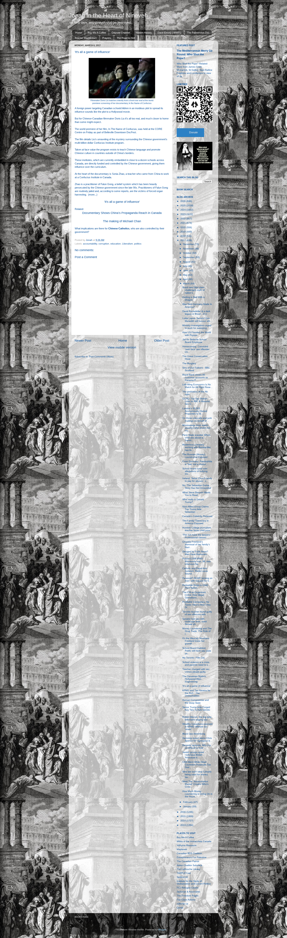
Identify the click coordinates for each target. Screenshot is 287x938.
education (115, 243)
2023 (183, 214)
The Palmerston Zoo (198, 32)
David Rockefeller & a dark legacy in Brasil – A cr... (196, 312)
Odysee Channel (121, 32)
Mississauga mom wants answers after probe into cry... (196, 428)
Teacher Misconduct (85, 38)
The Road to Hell (126, 38)
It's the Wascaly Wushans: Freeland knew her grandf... (196, 641)
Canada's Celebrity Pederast (197, 516)
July (185, 266)
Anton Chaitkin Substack (189, 865)
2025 (183, 205)
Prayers (106, 38)
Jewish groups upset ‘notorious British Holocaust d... (193, 755)
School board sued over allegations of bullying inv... (194, 471)
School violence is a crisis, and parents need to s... (196, 663)
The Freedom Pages (187, 895)
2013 (183, 825)
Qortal (180, 907)
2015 (183, 816)
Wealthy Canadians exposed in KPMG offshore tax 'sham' (197, 727)
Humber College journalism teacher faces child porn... (197, 529)
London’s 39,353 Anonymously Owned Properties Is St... (194, 411)
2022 (183, 218)
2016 (183, 812)
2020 (183, 227)
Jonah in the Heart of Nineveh (108, 15)
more (92, 194)
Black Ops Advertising (193, 734)
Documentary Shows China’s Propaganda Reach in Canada (122, 213)
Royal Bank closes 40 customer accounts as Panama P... (195, 377)
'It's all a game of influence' (122, 201)
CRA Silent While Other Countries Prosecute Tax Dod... (196, 765)
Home (78, 32)
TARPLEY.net (184, 873)
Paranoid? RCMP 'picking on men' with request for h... (197, 579)
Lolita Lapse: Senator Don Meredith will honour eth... (197, 319)
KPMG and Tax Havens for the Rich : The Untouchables (196, 693)
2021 (183, 223)
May (185, 275)
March (186, 283)
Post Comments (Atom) (101, 356)
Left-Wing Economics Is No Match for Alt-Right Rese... (197, 385)
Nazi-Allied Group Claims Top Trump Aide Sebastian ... (195, 509)
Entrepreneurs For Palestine (191, 857)
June (186, 270)
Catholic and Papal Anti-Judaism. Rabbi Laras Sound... (195, 571)
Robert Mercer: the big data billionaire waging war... (196, 718)
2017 (183, 240)
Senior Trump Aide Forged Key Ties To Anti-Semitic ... (196, 710)
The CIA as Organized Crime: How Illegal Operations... (194, 595)
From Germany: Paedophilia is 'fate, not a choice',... (197, 462)
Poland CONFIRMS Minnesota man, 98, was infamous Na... (196, 561)
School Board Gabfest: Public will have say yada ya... (196, 651)
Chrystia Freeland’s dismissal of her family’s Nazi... (196, 544)
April (185, 279)
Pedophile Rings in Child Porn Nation (195, 586)
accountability (90, 243)
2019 (183, 232)
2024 (183, 210)
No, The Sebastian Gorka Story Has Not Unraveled (196, 486)
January (187, 806)
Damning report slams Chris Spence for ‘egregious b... (197, 739)
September (189, 257)
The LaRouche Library (188, 869)
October (187, 253)
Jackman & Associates (188, 892)
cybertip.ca (182, 903)
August (187, 262)
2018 (183, 236)
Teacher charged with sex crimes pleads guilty (195, 670)
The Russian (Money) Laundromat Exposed (194, 455)
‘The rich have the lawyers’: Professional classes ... (196, 536)
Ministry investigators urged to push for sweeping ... (196, 326)
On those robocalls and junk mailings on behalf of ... (197, 419)
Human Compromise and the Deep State (195, 701)
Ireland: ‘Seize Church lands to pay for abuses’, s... (197, 479)
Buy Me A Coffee (97, 32)
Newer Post (83, 340)
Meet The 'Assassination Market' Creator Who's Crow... (195, 784)
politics (137, 243)
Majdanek (182, 849)
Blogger (162, 929)
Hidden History (144, 32)
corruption (103, 243)
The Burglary (189, 363)
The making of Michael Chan (122, 221)
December (189, 244)
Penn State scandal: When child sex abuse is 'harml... (196, 438)
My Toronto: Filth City (193, 658)
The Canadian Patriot (188, 861)
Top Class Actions (186, 899)
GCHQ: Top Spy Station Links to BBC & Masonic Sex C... (196, 401)
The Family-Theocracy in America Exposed (195, 522)
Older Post (161, 340)
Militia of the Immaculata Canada (194, 841)
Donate (193, 132)
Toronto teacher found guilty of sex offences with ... (197, 613)
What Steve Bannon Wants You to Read (196, 493)
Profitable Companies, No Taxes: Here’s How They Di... (196, 605)
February (188, 802)
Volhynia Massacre (186, 845)
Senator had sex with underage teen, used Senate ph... (194, 621)
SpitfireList (182, 877)
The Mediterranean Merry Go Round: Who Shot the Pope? (194, 54)
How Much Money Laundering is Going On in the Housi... (197, 794)
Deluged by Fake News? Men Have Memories (195, 553)
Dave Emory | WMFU (169, 32)
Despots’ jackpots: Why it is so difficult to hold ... (196, 746)
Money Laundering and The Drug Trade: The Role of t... (197, 631)
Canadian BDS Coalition (189, 853)
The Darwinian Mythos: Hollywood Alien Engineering (194, 679)
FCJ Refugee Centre (187, 888)
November (189, 248)
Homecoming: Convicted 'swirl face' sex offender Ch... (195, 349)
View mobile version (122, 347)
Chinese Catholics (118, 228)
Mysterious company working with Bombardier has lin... (196, 447)
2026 (183, 201)
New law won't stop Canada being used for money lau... (196, 774)
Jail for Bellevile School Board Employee (194, 340)
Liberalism (127, 243)
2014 (183, 820)
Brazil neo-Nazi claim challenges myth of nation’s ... (193, 290)
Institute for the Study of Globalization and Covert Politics (194, 882)
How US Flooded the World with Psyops (196, 333)
